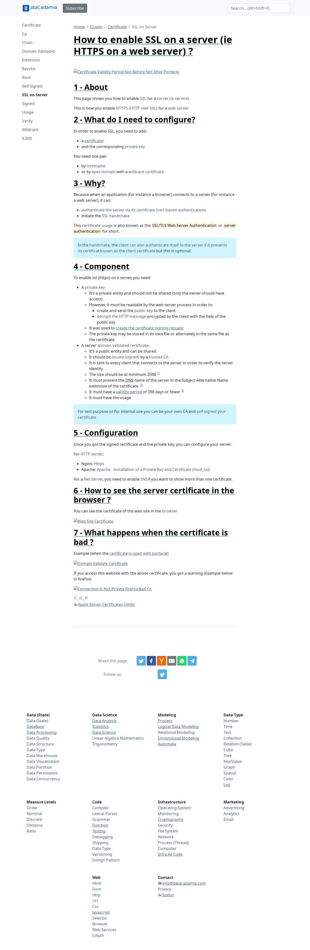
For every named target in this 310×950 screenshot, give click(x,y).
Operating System (174, 807)
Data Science (104, 732)
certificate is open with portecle (138, 553)
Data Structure (40, 744)
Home (79, 27)
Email (228, 819)
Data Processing (42, 732)
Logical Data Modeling (178, 726)
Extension (31, 60)
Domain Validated (38, 51)
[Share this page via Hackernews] (161, 661)
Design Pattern (106, 860)
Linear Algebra (105, 738)
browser (170, 511)
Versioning (102, 854)
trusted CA (158, 357)
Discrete (34, 819)
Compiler (100, 807)
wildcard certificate (146, 171)
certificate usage (97, 225)
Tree (228, 755)
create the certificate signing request (150, 328)
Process (165, 720)
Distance (35, 825)
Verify (27, 121)
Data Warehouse (42, 755)
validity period (129, 391)
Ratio (31, 831)
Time (228, 726)
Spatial (230, 773)
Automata (167, 744)
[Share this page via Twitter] (141, 661)
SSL (143, 98)
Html (96, 883)
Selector (99, 918)
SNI (143, 479)
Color (228, 778)
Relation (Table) (238, 744)
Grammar (101, 819)
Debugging (102, 836)
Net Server (93, 479)
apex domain (104, 171)
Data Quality (38, 738)
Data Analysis (104, 720)
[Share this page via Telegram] (192, 661)
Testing (99, 831)
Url (95, 900)
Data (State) (37, 720)
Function (100, 825)
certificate (94, 140)
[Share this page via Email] (171, 661)
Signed (28, 103)
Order (32, 807)
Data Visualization (43, 761)
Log (227, 784)
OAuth (98, 935)
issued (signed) (126, 357)
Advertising (234, 807)
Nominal (34, 813)
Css (95, 906)
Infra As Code (170, 854)
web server (178, 108)
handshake (99, 245)
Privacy (164, 889)
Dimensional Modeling (178, 738)
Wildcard (30, 129)
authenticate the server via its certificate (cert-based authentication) (143, 210)
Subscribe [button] (75, 8)
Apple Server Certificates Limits (106, 604)
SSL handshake (116, 215)
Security (165, 825)
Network (166, 836)
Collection (233, 738)
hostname (96, 166)
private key (135, 146)
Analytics (232, 813)
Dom (96, 889)
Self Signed (32, 86)
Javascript (101, 912)
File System (168, 831)
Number (231, 720)
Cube (228, 749)
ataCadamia (43, 7)
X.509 (27, 138)
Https (99, 463)
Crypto (96, 27)
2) (141, 385)
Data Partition (39, 767)
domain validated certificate (122, 345)
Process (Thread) (173, 842)
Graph (229, 767)
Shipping (100, 842)
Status (168, 895)
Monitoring (168, 813)
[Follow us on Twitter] (162, 674)
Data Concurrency (43, 778)
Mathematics (132, 738)
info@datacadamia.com (184, 883)
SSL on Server (35, 94)
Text (227, 732)
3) (182, 391)
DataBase (35, 726)
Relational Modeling (176, 732)
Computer (167, 848)
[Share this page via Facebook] (151, 661)
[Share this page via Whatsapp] (181, 661)
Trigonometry (104, 744)
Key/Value (233, 761)
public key (143, 310)
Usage (28, 112)
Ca (24, 34)
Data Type (36, 749)
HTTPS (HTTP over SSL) (136, 108)
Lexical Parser (104, 813)
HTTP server (92, 454)
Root (26, 77)
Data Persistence (42, 773)
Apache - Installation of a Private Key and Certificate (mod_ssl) (153, 469)
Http (96, 895)
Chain (27, 42)
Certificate (31, 25)
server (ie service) (173, 98)
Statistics (100, 726)
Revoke (28, 68)
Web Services (104, 929)
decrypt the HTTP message (121, 316)
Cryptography (170, 819)
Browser (100, 924)
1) (158, 373)
